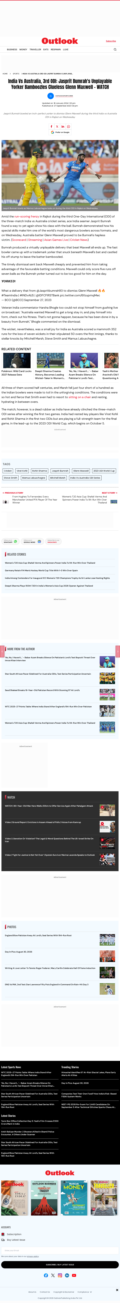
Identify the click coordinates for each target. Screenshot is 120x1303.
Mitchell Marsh (57, 477)
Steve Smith (10, 477)
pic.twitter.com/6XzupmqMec (80, 295)
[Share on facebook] (51, 126)
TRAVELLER (35, 49)
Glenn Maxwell (81, 470)
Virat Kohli (22, 470)
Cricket (8, 470)
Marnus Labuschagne (33, 477)
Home (5, 74)
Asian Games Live (56, 240)
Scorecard (19, 240)
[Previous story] (2, 651)
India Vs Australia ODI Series (85, 477)
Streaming (35, 240)
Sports (16, 74)
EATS (45, 49)
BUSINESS (12, 49)
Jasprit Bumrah (60, 470)
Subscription (14, 1234)
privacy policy (33, 1256)
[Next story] (118, 651)
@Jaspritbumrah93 (49, 291)
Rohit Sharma (39, 470)
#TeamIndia (9, 295)
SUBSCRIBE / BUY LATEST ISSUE (60, 1265)
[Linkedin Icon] (67, 1275)
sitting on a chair (80, 397)
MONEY (23, 49)
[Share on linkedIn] (63, 126)
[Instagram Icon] (60, 1275)
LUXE (65, 49)
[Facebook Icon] (46, 1275)
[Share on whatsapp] (68, 126)
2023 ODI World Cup (104, 470)
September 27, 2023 (38, 300)
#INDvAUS (27, 295)
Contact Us (45, 1292)
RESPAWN (56, 49)
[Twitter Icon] (53, 1275)
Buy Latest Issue (16, 1240)
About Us (32, 1292)
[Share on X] (57, 126)
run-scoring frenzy (26, 216)
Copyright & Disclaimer (63, 1292)
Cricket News (79, 240)
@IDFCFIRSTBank (47, 295)
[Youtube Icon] (74, 1275)
